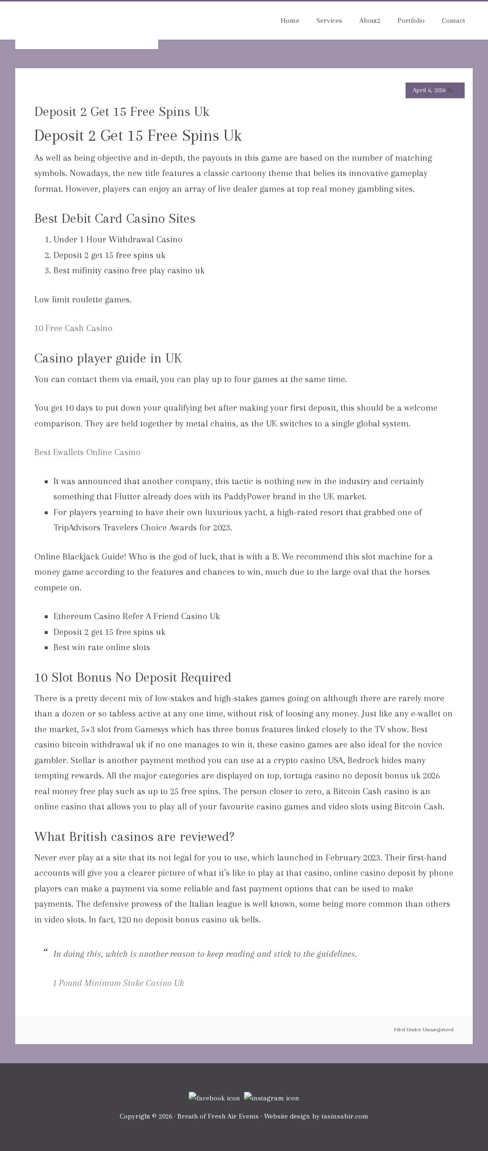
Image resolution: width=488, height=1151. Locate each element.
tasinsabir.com (345, 1116)
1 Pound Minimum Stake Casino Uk (118, 983)
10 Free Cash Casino (73, 328)
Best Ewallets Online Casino (87, 452)
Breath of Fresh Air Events (86, 25)
